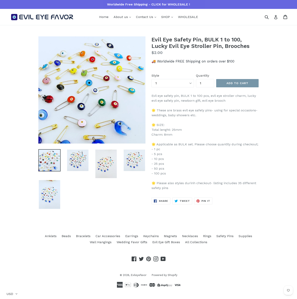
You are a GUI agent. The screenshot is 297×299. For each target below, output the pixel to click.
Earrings (131, 236)
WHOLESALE (188, 17)
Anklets (51, 236)
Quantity (202, 75)
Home (103, 17)
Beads (66, 236)
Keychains (151, 236)
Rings (207, 236)
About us (121, 17)
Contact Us (145, 17)
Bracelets (83, 236)
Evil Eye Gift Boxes (166, 242)
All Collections (196, 242)
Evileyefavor (138, 275)
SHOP (166, 17)
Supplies (245, 236)
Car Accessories (108, 236)
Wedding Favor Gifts (132, 242)
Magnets (170, 236)
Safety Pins (225, 236)
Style (155, 75)
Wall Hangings (101, 242)
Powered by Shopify (164, 275)
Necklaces (190, 236)
